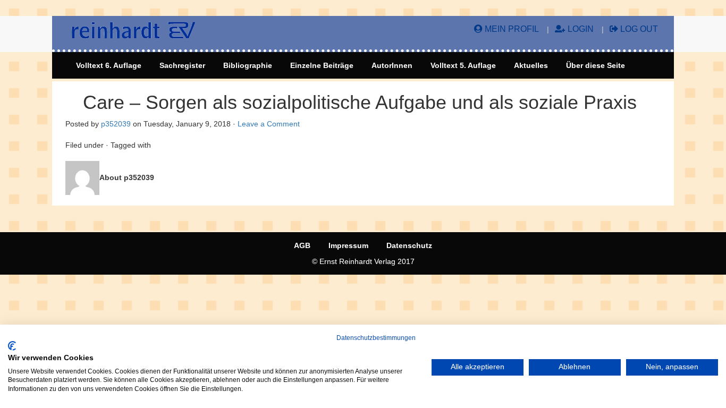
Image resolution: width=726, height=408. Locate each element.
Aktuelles (531, 65)
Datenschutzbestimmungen (376, 338)
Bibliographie (247, 65)
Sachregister (182, 65)
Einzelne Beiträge (321, 65)
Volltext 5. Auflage (463, 65)
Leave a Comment (269, 124)
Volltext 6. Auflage (108, 65)
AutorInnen (392, 65)
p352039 (116, 124)
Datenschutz (409, 245)
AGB (302, 245)
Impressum (348, 245)
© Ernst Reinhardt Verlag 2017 (363, 261)
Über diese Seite (595, 65)
